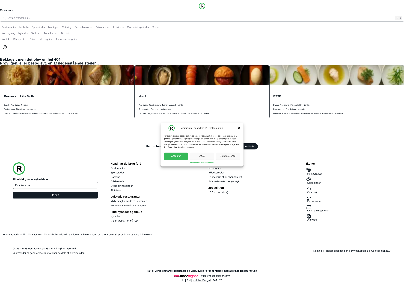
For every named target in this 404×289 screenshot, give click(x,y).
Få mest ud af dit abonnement (225, 177)
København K (58, 113)
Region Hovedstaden (22, 113)
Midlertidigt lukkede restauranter (129, 201)
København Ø (193, 113)
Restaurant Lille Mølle (19, 96)
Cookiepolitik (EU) (381, 251)
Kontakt (317, 251)
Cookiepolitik (194, 162)
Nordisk (24, 105)
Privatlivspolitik (207, 162)
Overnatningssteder (122, 186)
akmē (142, 96)
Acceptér (176, 156)
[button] (238, 128)
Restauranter (9, 109)
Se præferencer (228, 156)
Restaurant (6, 10)
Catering (115, 177)
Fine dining (15, 105)
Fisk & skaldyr (155, 105)
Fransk (165, 105)
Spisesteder (117, 172)
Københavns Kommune (42, 113)
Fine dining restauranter (26, 109)
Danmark (8, 113)
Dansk (6, 105)
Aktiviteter (116, 190)
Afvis (202, 156)
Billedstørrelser (216, 172)
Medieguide (215, 168)
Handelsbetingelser (337, 251)
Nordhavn (205, 113)
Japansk (172, 105)
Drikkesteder (118, 181)
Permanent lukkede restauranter (129, 205)
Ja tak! (55, 195)
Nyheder (115, 216)
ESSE (277, 96)
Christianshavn (72, 113)
